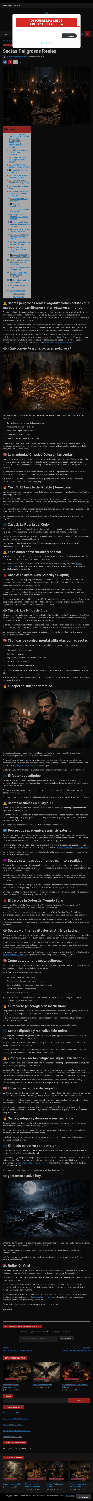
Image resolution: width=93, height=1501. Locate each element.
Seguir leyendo (46, 43)
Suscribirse (69, 36)
